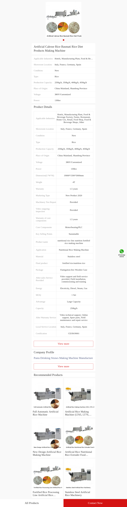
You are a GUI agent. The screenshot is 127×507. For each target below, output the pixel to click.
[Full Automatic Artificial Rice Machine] (47, 408)
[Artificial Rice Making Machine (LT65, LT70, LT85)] (79, 408)
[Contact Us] (122, 253)
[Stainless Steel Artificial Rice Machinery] (79, 489)
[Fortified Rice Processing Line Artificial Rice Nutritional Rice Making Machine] (47, 489)
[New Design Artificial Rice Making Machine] (47, 448)
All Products (32, 503)
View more (63, 343)
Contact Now (95, 503)
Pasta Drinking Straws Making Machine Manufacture (63, 358)
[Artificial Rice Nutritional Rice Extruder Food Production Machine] (79, 448)
